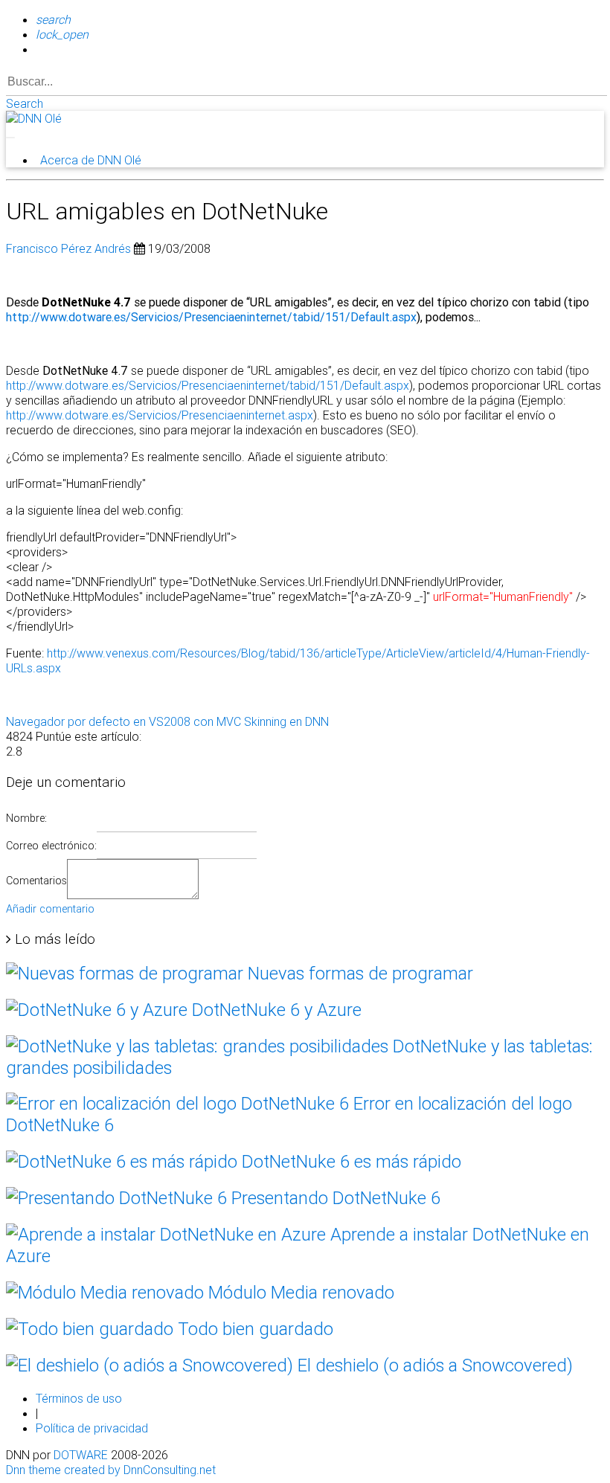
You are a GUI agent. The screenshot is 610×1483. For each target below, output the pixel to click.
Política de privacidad (92, 1428)
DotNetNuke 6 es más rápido (349, 1161)
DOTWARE (81, 1454)
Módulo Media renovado (299, 1292)
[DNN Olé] (34, 118)
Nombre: (26, 818)
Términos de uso (79, 1398)
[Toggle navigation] (10, 137)
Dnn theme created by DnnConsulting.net (111, 1469)
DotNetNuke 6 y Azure (274, 1009)
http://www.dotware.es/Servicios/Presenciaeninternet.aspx (159, 415)
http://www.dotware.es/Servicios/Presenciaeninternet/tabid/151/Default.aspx (211, 316)
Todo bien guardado (253, 1328)
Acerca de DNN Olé (90, 159)
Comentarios (36, 880)
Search (24, 103)
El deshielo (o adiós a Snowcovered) (433, 1365)
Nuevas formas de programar (358, 973)
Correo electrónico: (51, 845)
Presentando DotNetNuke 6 (333, 1198)
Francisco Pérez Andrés (68, 248)
